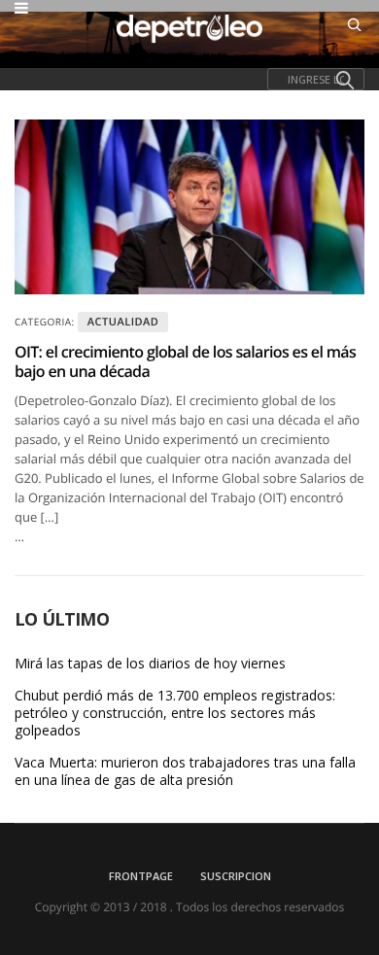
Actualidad (123, 322)
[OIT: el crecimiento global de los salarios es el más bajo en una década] (189, 206)
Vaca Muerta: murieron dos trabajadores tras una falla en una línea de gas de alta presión (185, 771)
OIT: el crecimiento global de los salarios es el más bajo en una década (185, 361)
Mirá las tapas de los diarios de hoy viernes (150, 663)
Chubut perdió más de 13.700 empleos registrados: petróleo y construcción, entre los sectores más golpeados (175, 713)
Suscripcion (235, 876)
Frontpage (141, 876)
